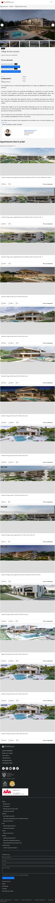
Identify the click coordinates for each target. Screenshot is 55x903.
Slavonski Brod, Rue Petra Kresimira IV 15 (12, 843)
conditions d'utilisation (23, 875)
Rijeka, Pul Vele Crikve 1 (8, 833)
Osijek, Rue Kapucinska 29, (9, 838)
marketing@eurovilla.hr (7, 763)
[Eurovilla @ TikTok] (17, 768)
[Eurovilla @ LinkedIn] (14, 768)
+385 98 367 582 (6, 758)
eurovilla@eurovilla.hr (7, 760)
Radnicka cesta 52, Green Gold (10, 808)
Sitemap (16, 899)
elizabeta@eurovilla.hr (29, 131)
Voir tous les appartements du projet (10, 66)
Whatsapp (26, 134)
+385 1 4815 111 (5, 755)
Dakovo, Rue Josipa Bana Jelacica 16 (11, 840)
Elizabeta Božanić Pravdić (30, 130)
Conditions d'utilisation (40, 899)
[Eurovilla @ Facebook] (3, 768)
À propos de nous (6, 881)
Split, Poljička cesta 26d (8, 816)
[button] (2, 25)
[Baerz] (5, 784)
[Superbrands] (12, 784)
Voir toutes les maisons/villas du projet (11, 71)
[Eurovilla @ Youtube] (10, 768)
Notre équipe (5, 886)
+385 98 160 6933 (28, 133)
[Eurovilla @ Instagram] (7, 768)
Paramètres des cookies (7, 891)
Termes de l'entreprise (26, 899)
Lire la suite (4, 122)
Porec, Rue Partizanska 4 (8, 828)
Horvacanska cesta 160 (8, 811)
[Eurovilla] (8, 2)
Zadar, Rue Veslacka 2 (8, 821)
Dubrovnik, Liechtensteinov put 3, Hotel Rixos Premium (15, 818)
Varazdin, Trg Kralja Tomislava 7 (10, 847)
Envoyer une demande (8, 878)
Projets (3, 883)
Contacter (4, 888)
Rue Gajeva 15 (6, 806)
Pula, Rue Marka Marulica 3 (9, 825)
